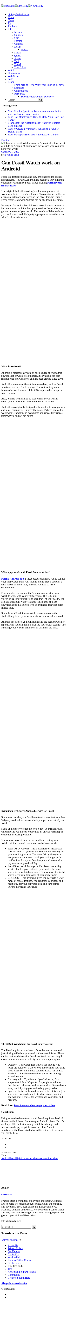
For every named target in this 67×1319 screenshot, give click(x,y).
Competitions (21, 90)
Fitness (24, 49)
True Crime (20, 67)
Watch (11, 70)
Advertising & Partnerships (22, 1271)
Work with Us (15, 1257)
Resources (19, 93)
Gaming (18, 43)
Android (5, 1158)
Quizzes (18, 35)
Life (10, 29)
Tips (10, 1268)
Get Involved (14, 1263)
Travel (17, 64)
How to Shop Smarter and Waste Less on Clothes (33, 134)
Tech (16, 61)
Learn (11, 82)
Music (17, 52)
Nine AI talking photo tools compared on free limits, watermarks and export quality (34, 112)
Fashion (18, 40)
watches (53, 1158)
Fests (10, 79)
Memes (18, 32)
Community (14, 1274)
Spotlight (19, 87)
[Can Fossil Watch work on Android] (23, 1187)
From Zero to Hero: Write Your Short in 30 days (39, 84)
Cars (16, 38)
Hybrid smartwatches (27, 1158)
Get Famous (14, 1251)
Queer (17, 55)
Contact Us (13, 1254)
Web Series (13, 76)
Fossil (13, 1158)
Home (11, 17)
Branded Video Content (20, 1260)
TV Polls (12, 26)
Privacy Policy (15, 1248)
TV (9, 23)
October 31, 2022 (10, 151)
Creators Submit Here (19, 1277)
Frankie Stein (12, 154)
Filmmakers (14, 73)
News (11, 20)
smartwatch (43, 1158)
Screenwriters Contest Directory (37, 96)
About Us (13, 1245)
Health (17, 46)
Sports (17, 58)
